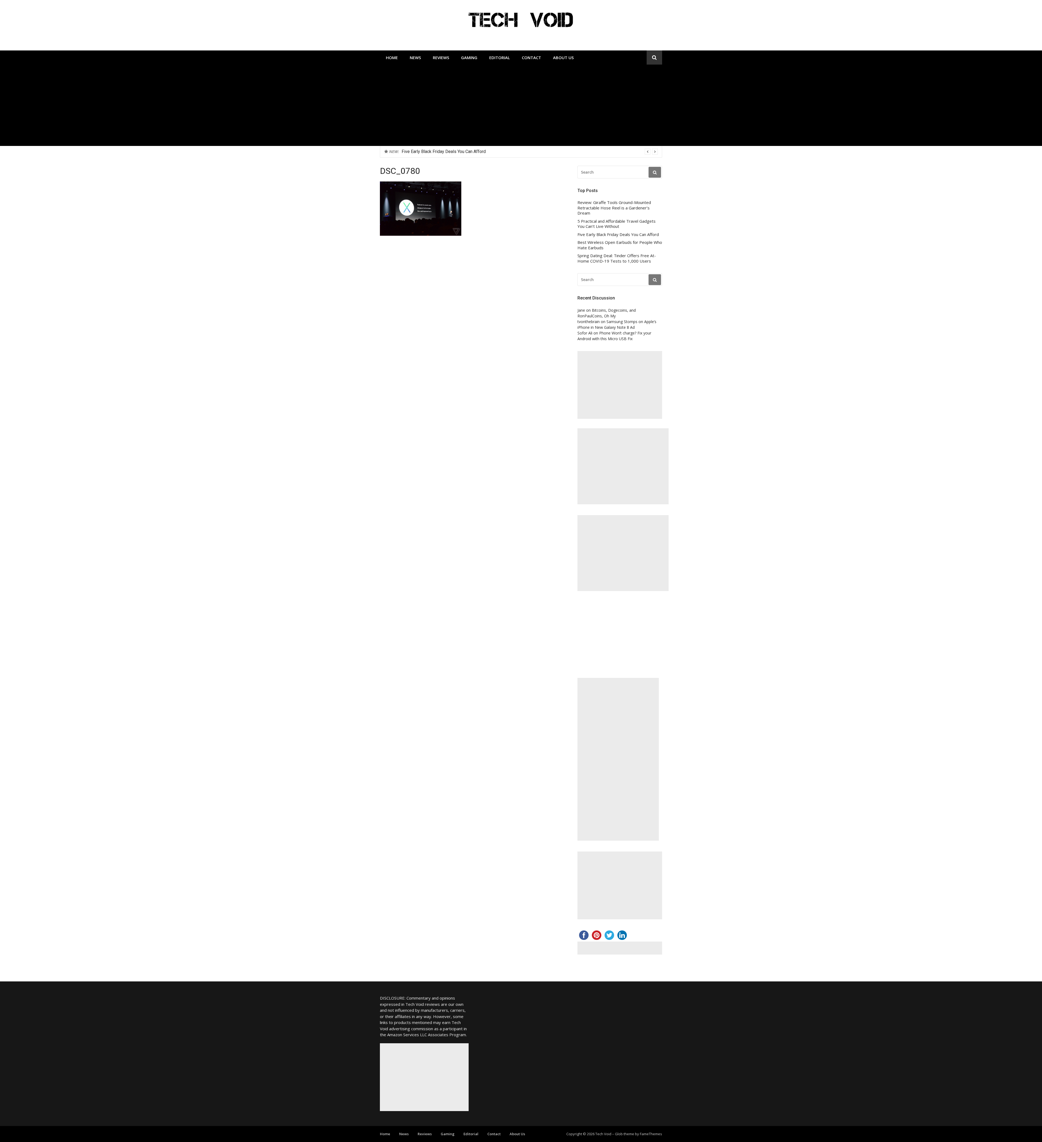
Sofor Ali (584, 333)
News (415, 57)
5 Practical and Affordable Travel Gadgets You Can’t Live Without (616, 224)
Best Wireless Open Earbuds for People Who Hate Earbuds (458, 151)
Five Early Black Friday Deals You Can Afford (618, 234)
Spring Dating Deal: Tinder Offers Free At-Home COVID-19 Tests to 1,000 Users (616, 258)
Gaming (469, 57)
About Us (563, 57)
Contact (531, 57)
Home (392, 57)
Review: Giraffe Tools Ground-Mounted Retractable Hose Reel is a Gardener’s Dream (614, 208)
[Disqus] (471, 325)
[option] (530, 152)
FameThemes (651, 1133)
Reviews (441, 57)
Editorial (499, 57)
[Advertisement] (521, 105)
